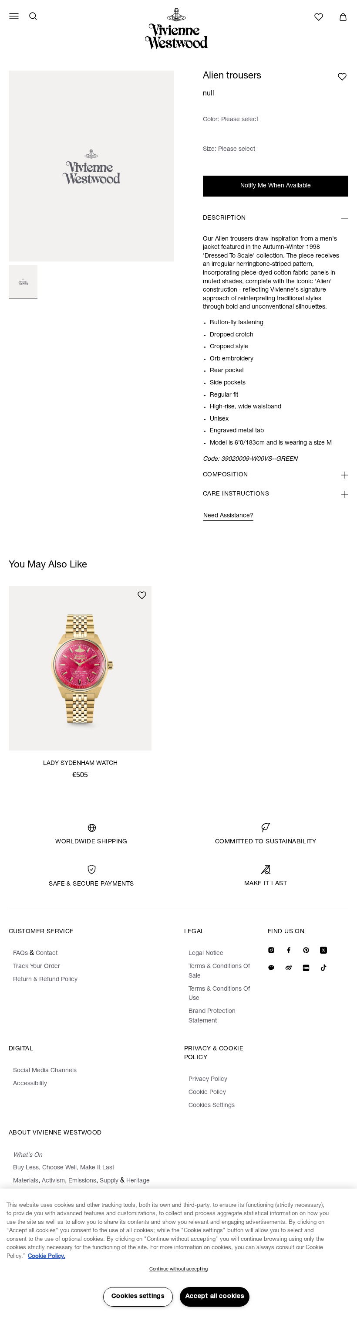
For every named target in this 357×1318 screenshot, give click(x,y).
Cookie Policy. (46, 1257)
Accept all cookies (214, 1297)
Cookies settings (138, 1297)
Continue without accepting (178, 1269)
